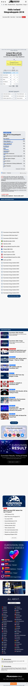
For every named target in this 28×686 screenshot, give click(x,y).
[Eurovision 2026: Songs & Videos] (14, 554)
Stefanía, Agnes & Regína (7, 98)
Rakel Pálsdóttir (6, 96)
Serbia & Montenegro (21, 635)
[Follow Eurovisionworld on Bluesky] (22, 435)
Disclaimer (3, 180)
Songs (19, 4)
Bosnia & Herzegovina (7, 621)
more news (14, 422)
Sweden (18, 642)
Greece (5, 642)
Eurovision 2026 (6, 17)
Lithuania (18, 607)
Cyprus (4, 628)
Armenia (5, 610)
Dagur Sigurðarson (6, 72)
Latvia (4, 653)
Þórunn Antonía (19, 98)
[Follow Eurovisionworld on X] (5, 2)
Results (11, 4)
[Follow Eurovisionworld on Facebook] (1, 2)
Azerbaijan (5, 616)
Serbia (17, 633)
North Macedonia (20, 621)
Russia (17, 630)
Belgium (5, 619)
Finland (5, 635)
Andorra (5, 608)
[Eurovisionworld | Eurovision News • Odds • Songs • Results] (14, 1)
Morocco (18, 617)
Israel (4, 649)
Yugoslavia (18, 651)
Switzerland (18, 644)
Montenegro (19, 616)
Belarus (5, 617)
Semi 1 (12, 17)
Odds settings (23, 173)
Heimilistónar (5, 77)
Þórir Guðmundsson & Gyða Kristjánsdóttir (22, 96)
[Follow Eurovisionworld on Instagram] (3, 2)
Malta (17, 610)
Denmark (5, 631)
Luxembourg (19, 608)
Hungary (5, 644)
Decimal (3, 172)
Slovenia (18, 638)
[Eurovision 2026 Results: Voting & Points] (14, 447)
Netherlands (19, 619)
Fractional (9, 172)
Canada (5, 624)
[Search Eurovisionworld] (2, 4)
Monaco (18, 614)
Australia (5, 612)
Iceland (5, 646)
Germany (5, 640)
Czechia (5, 630)
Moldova (18, 612)
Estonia (5, 633)
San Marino (18, 631)
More (23, 17)
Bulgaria (5, 623)
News (6, 4)
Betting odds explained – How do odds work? (13, 195)
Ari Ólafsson (5, 81)
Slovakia (18, 637)
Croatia (4, 626)
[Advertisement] (14, 33)
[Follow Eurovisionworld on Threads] (18, 435)
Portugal (18, 626)
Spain (17, 640)
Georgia (5, 638)
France (4, 637)
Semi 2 (18, 17)
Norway (18, 623)
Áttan (4, 79)
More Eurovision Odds (13, 296)
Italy (4, 651)
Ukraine (17, 647)
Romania (18, 628)
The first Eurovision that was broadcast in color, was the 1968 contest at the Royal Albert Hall (12, 661)
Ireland (4, 647)
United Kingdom (19, 649)
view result (14, 537)
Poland (17, 624)
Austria (4, 614)
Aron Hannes (5, 75)
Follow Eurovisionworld (14, 428)
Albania (5, 607)
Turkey (17, 646)
